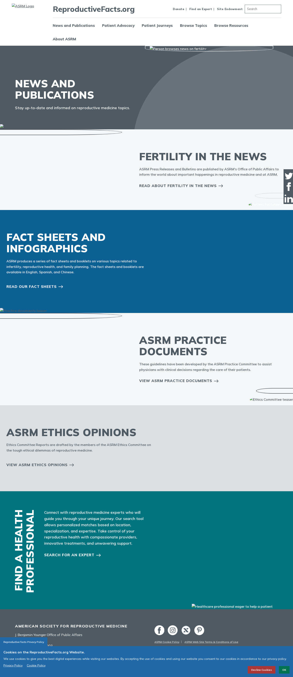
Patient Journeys (157, 25)
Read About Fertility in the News (178, 185)
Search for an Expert (69, 555)
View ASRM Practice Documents (175, 380)
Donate (178, 9)
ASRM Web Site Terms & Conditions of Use (211, 642)
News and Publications (74, 25)
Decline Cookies (261, 669)
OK (284, 669)
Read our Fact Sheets (31, 286)
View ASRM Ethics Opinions (37, 464)
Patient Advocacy (118, 25)
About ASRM (64, 39)
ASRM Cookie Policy (166, 642)
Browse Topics (193, 25)
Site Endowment (230, 9)
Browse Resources (231, 25)
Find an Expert (200, 9)
